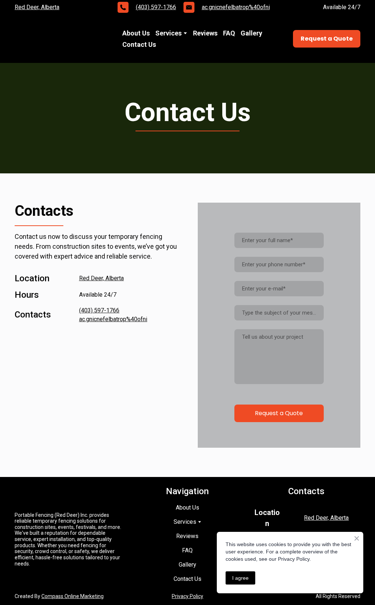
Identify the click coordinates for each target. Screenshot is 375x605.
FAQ (229, 33)
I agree (240, 578)
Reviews (205, 33)
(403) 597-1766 (156, 7)
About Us (136, 33)
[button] (123, 7)
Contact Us (139, 44)
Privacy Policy (187, 596)
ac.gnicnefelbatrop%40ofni (236, 7)
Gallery (251, 33)
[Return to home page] (63, 38)
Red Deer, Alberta (37, 7)
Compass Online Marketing (72, 596)
